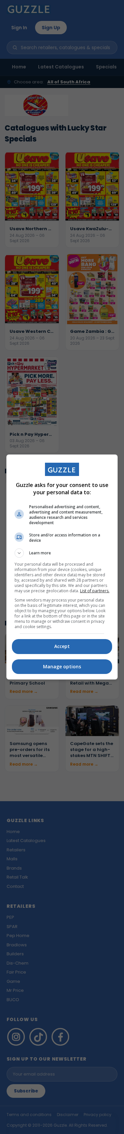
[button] (62, 553)
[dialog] (62, 567)
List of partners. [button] (94, 591)
